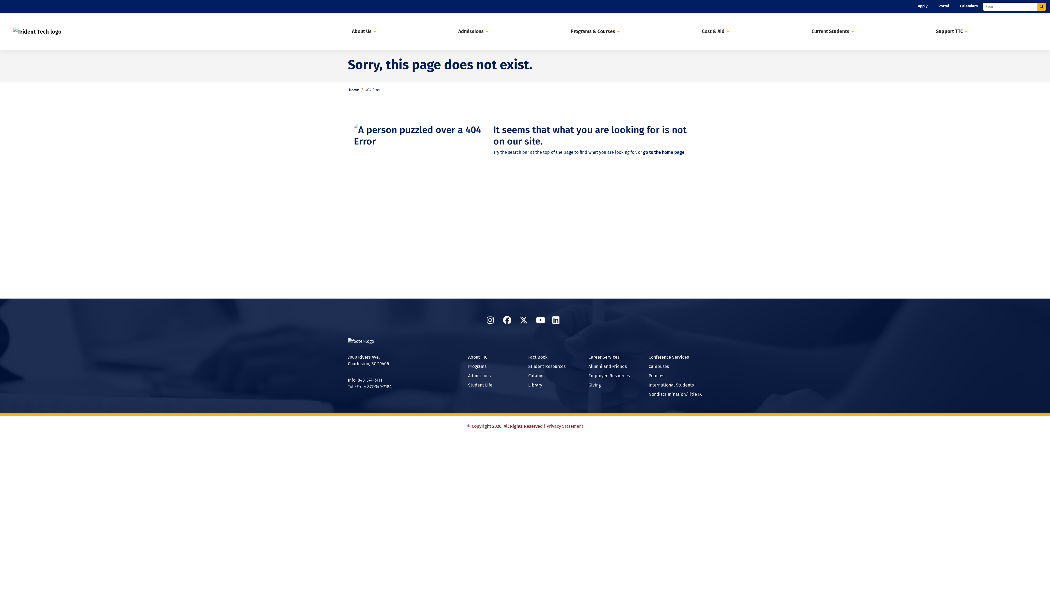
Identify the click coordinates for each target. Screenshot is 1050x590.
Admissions (479, 375)
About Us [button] (362, 31)
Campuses (659, 366)
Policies (656, 375)
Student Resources (546, 366)
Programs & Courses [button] (593, 31)
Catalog (535, 375)
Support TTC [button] (949, 31)
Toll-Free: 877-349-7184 (370, 386)
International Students (671, 385)
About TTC (478, 357)
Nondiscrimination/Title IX (675, 394)
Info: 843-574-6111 (365, 380)
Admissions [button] (471, 31)
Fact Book (537, 357)
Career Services (603, 357)
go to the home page (663, 152)
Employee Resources (609, 375)
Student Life (480, 385)
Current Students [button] (830, 31)
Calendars (969, 6)
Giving (594, 385)
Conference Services (669, 357)
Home (354, 90)
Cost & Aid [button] (713, 31)
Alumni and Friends (607, 366)
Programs (477, 366)
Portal (943, 6)
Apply (923, 6)
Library (535, 385)
